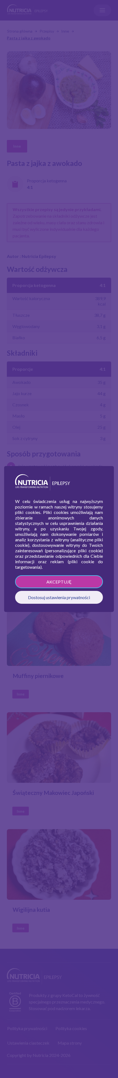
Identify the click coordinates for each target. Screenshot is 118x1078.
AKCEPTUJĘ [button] (59, 581)
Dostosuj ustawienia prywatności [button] (59, 597)
